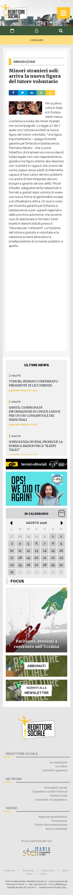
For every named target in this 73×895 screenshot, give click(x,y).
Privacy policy (48, 870)
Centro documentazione (50, 824)
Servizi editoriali (56, 828)
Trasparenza (28, 870)
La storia (61, 766)
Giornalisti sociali (55, 787)
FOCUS (17, 581)
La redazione (58, 762)
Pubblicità (10, 870)
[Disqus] (36, 300)
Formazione (59, 820)
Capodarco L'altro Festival (49, 791)
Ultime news (36, 365)
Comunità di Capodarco (51, 799)
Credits (42, 873)
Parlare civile (58, 795)
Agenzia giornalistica (53, 816)
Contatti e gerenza (54, 770)
